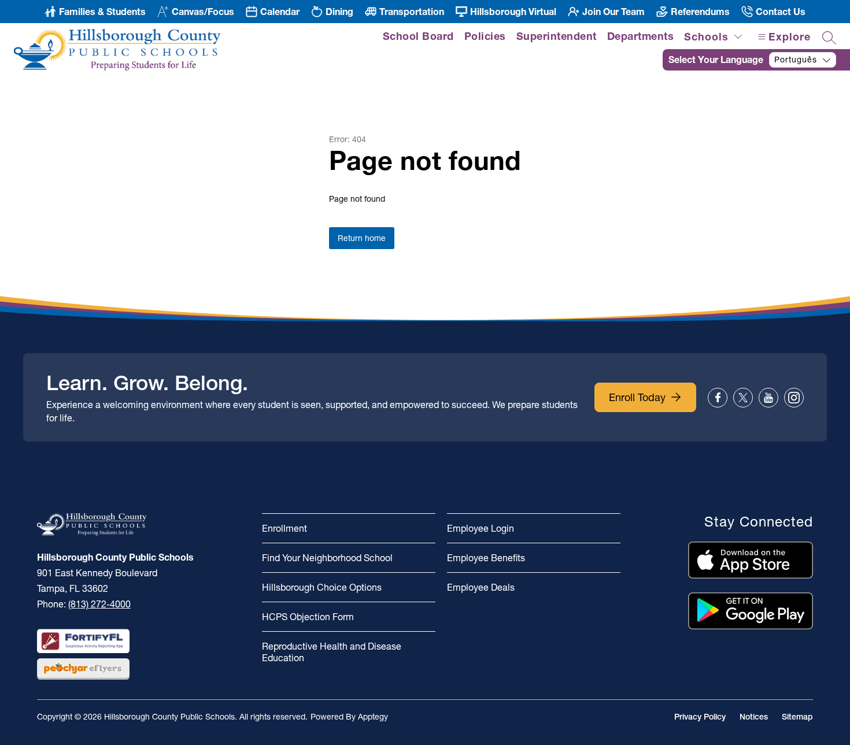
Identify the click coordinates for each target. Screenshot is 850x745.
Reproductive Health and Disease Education (331, 652)
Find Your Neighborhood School (327, 558)
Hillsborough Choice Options (322, 587)
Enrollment (284, 528)
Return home (362, 238)
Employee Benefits (486, 558)
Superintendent (556, 36)
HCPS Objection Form (308, 616)
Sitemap (797, 716)
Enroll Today (637, 397)
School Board (418, 36)
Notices (754, 716)
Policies (485, 36)
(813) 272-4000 (99, 604)
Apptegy (373, 716)
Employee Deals (481, 587)
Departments (640, 36)
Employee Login (480, 528)
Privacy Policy (700, 716)
